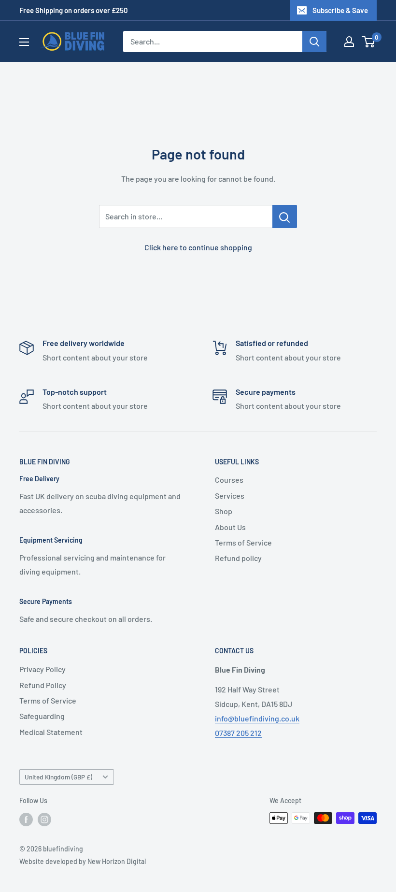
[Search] (314, 41)
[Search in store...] (284, 216)
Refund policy (238, 557)
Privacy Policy (42, 669)
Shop (223, 511)
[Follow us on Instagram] (44, 819)
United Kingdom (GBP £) (58, 777)
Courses (229, 479)
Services (229, 495)
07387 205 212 (238, 732)
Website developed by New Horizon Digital (82, 861)
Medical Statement (51, 731)
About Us (230, 527)
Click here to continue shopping (198, 247)
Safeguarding (42, 715)
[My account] (349, 41)
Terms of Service (243, 542)
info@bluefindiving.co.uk (257, 718)
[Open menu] (24, 42)
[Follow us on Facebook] (26, 819)
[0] (369, 41)
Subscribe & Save (340, 10)
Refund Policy (42, 685)
